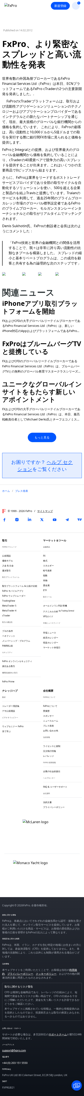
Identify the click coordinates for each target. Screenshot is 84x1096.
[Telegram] (67, 520)
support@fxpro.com (14, 1050)
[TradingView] (80, 520)
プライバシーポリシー (20, 974)
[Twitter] (42, 520)
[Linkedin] (29, 520)
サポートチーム (58, 1034)
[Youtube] (54, 520)
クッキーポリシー (46, 974)
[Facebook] (4, 520)
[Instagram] (17, 520)
